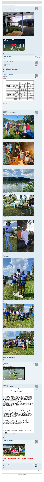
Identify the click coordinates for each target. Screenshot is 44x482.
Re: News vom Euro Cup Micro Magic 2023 (8, 56)
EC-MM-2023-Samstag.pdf (5, 65)
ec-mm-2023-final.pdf (5, 103)
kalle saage (36, 56)
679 (36, 65)
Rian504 (4, 464)
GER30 (35, 77)
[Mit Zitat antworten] (33, 7)
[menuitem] (35, 473)
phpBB (20, 474)
